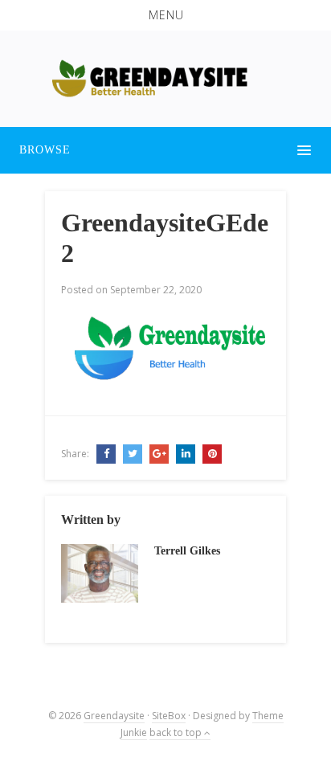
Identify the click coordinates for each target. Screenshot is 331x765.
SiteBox (169, 715)
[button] (165, 15)
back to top (176, 732)
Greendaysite (114, 715)
